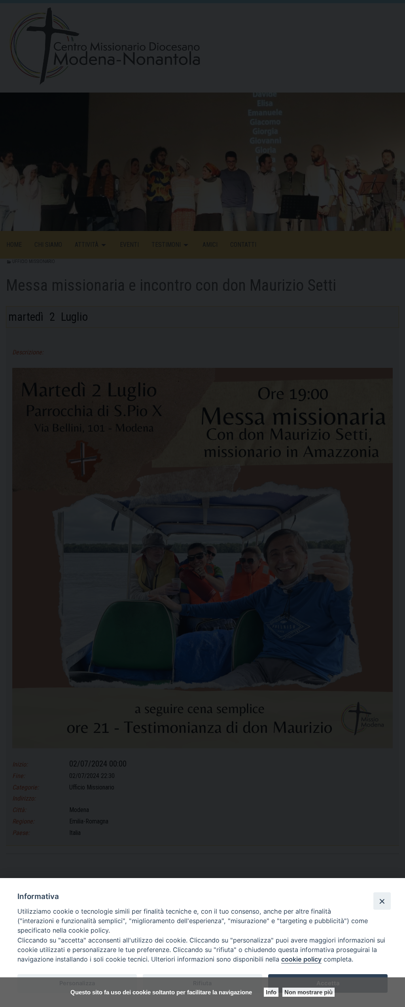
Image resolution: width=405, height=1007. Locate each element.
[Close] (382, 901)
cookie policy (301, 959)
